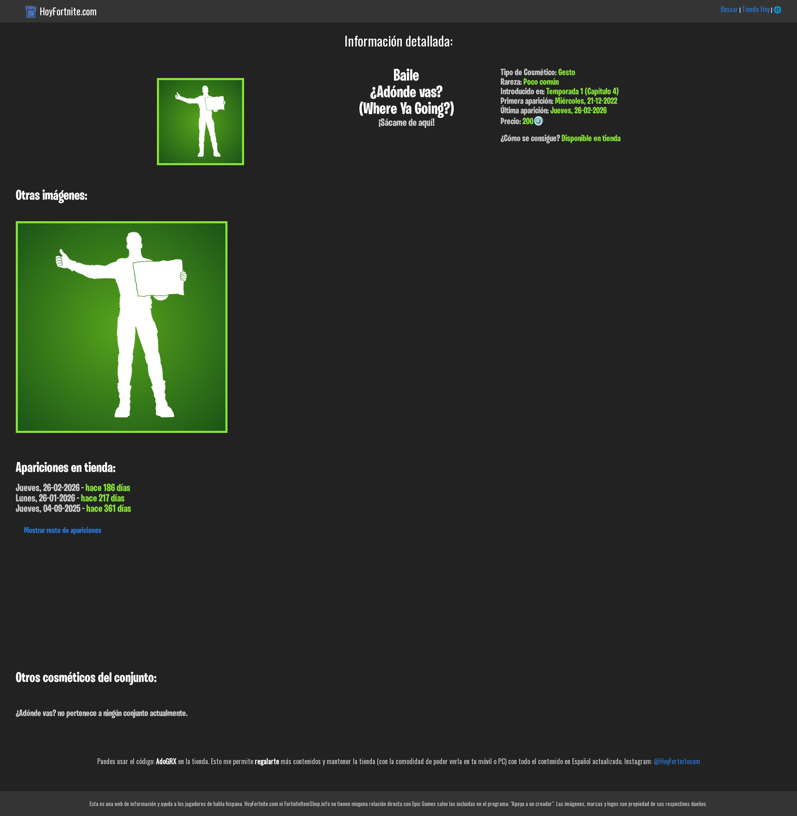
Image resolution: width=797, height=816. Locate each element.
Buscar (729, 9)
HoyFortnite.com (68, 11)
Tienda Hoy (756, 9)
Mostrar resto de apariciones (62, 531)
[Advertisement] (249, 600)
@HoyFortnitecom (677, 761)
